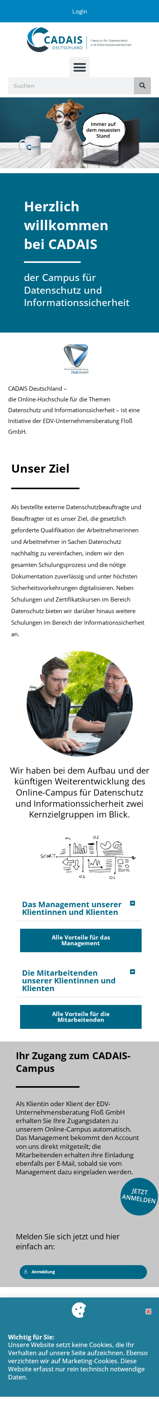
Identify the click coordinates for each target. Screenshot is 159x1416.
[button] (79, 67)
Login (79, 11)
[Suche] (142, 85)
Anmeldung (43, 1271)
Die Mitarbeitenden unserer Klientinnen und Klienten (69, 980)
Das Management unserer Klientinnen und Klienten (72, 908)
